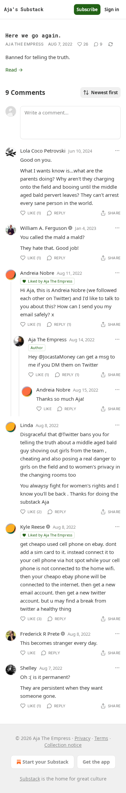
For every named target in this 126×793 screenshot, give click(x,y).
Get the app (96, 762)
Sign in (111, 9)
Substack (30, 778)
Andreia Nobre (37, 272)
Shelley (28, 667)
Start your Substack (46, 762)
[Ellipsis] (117, 150)
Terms (101, 738)
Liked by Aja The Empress (50, 281)
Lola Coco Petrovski (43, 150)
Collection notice (63, 745)
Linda (26, 425)
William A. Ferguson (43, 227)
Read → (14, 69)
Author (37, 347)
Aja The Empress (24, 44)
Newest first (104, 92)
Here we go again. (33, 35)
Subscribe (87, 9)
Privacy (82, 738)
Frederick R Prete (39, 633)
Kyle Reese (32, 526)
